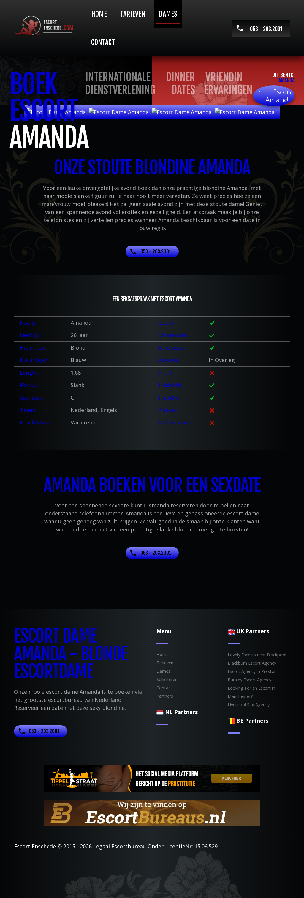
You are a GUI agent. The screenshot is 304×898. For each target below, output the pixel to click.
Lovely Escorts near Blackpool (257, 655)
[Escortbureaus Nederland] (152, 812)
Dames (168, 14)
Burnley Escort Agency (249, 679)
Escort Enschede (35, 846)
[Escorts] (152, 777)
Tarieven (132, 14)
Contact (103, 42)
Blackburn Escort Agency (252, 663)
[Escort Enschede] (45, 25)
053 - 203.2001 (266, 29)
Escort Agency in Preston (252, 671)
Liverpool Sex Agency (249, 704)
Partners (164, 696)
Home (99, 14)
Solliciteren (167, 679)
